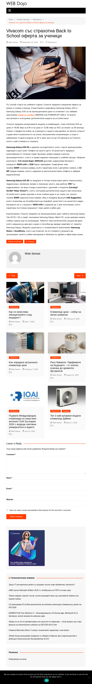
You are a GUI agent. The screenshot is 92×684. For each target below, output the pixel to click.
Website (9, 499)
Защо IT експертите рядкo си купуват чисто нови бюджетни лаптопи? (42, 585)
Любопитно (52, 42)
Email (9, 489)
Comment (11, 454)
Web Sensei (13, 42)
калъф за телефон (26, 115)
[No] (89, 677)
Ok (47, 680)
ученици (31, 242)
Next (78, 276)
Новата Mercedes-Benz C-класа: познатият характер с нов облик (39, 630)
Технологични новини (22, 578)
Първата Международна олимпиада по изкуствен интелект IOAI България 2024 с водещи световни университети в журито (22, 421)
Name (9, 478)
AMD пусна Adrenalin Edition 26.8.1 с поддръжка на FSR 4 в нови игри (40, 590)
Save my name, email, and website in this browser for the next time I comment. (40, 510)
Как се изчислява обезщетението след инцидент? (20, 315)
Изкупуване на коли (17, 659)
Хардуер (66, 411)
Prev (13, 276)
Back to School (15, 242)
